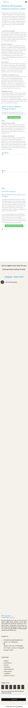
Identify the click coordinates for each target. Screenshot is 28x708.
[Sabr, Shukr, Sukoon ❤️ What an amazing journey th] (14, 433)
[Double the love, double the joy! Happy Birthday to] (14, 552)
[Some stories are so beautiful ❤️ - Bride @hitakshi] (14, 506)
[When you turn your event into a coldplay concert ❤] (14, 464)
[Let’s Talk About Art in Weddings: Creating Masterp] (14, 594)
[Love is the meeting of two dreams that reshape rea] (14, 364)
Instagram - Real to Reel (14, 277)
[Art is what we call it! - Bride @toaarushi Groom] (14, 340)
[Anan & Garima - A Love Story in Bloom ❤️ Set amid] (14, 300)
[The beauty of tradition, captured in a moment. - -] (14, 514)
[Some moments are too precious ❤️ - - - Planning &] (14, 404)
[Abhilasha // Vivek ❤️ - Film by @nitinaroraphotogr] (14, 391)
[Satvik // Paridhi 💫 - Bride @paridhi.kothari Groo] (14, 351)
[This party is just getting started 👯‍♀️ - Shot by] (14, 494)
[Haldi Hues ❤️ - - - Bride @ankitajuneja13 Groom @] (14, 326)
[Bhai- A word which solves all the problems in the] (14, 564)
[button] (26, 2)
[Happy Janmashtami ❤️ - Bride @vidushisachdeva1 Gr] (14, 536)
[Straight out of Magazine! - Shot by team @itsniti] (14, 479)
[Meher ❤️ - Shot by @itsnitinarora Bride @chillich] (14, 573)
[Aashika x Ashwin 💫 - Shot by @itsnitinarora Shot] (14, 523)
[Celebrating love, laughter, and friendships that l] (14, 377)
